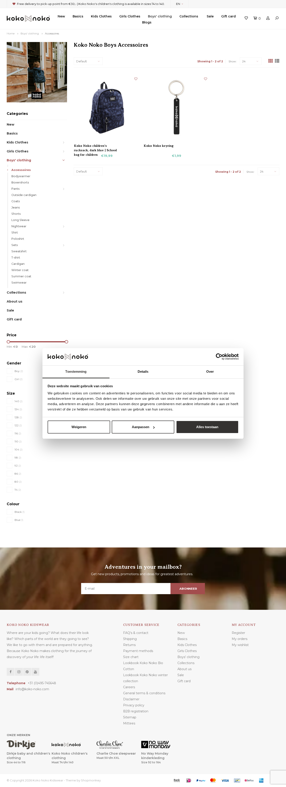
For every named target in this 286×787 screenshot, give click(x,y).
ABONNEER (188, 588)
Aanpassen (140, 427)
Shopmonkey (91, 780)
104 (19, 449)
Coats (15, 201)
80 (18, 481)
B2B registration (135, 711)
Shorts (16, 213)
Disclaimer (131, 699)
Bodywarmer (20, 176)
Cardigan (18, 263)
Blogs (146, 22)
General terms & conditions (144, 693)
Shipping (130, 639)
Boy (19, 371)
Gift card (228, 16)
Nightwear (18, 226)
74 (18, 489)
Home (11, 33)
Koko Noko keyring (158, 145)
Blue (19, 520)
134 (18, 409)
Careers (129, 687)
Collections (188, 16)
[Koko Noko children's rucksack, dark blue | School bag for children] (107, 107)
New (61, 16)
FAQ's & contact (135, 633)
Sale (210, 16)
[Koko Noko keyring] (176, 107)
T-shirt (15, 257)
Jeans (15, 207)
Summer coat (21, 276)
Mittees (129, 723)
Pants (15, 188)
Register (238, 633)
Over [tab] (210, 371)
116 (18, 433)
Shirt (14, 232)
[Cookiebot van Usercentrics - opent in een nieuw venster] (219, 357)
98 (18, 457)
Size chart (131, 657)
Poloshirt (17, 238)
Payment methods (138, 651)
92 (18, 465)
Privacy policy (133, 705)
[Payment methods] (177, 780)
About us (14, 301)
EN (178, 4)
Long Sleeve (20, 220)
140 (19, 401)
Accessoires (52, 33)
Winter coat (20, 270)
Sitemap (129, 717)
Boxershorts (20, 182)
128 (18, 417)
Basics (78, 16)
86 (18, 473)
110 (18, 441)
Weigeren (79, 427)
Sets (14, 245)
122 (18, 425)
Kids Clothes (101, 16)
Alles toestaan (207, 427)
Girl (19, 379)
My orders (239, 639)
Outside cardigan (23, 195)
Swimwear (19, 282)
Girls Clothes (129, 16)
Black (20, 511)
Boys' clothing (160, 16)
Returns (129, 645)
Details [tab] (143, 371)
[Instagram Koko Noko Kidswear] (19, 672)
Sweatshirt (19, 251)
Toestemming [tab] (75, 371)
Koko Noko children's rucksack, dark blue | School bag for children (95, 146)
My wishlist (240, 645)
